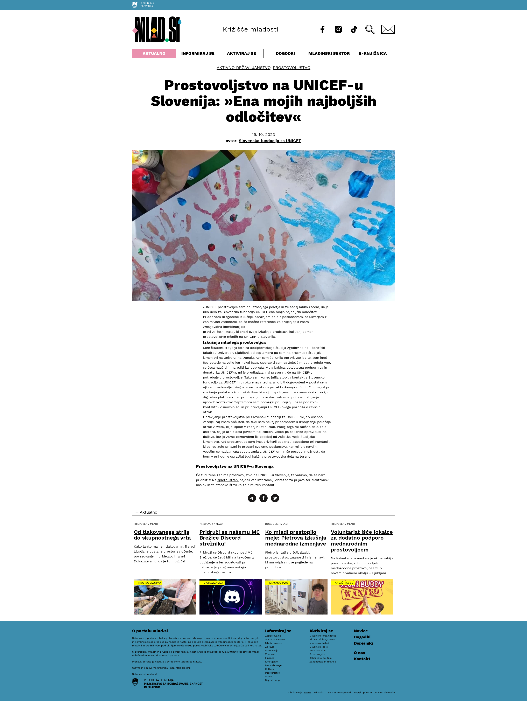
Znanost (270, 654)
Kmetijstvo (271, 661)
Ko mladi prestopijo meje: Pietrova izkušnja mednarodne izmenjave (295, 538)
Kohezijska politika (320, 658)
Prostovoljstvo (291, 67)
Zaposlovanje (273, 635)
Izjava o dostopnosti (339, 692)
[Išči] (370, 29)
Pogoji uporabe (363, 692)
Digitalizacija (213, 582)
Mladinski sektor (329, 54)
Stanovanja (271, 650)
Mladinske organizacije (322, 635)
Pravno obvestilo (385, 692)
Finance (269, 658)
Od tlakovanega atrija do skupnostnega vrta (162, 535)
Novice (361, 630)
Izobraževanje (273, 665)
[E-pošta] (388, 29)
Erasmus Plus (279, 582)
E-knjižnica (373, 53)
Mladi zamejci (273, 643)
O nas (359, 652)
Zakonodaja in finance (322, 661)
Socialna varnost (275, 639)
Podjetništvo (272, 672)
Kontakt (362, 658)
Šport (268, 676)
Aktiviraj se (242, 54)
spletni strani (228, 480)
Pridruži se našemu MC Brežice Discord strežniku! (229, 538)
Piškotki (318, 692)
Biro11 (307, 692)
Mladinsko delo (318, 646)
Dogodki (285, 53)
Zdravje (269, 646)
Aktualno (155, 54)
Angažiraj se (344, 582)
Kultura (269, 669)
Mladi (154, 523)
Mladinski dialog (319, 643)
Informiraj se (198, 54)
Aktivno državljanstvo (243, 67)
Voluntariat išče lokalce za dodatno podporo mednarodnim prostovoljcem (362, 541)
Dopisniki (363, 643)
